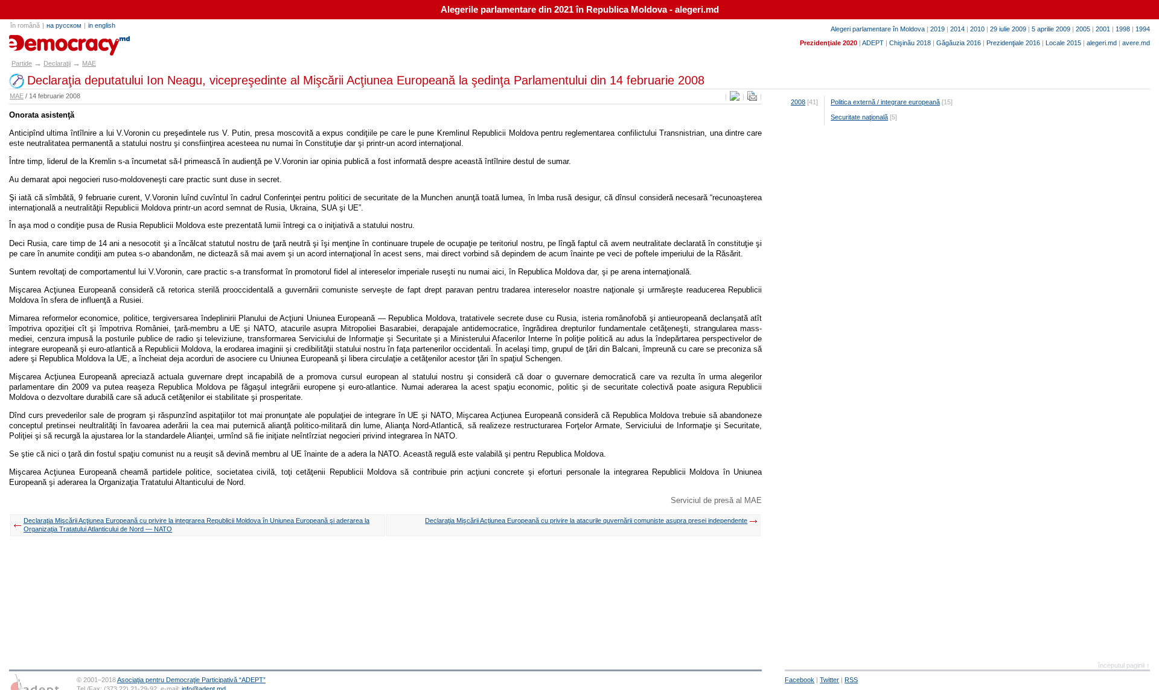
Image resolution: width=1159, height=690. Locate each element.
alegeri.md (1102, 42)
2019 (937, 29)
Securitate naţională (859, 117)
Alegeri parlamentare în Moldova (878, 29)
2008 (798, 102)
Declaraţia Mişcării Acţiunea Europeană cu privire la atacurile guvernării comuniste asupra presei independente (586, 520)
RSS (851, 679)
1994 (1142, 29)
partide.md (37, 41)
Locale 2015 (1063, 42)
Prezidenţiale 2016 (1013, 42)
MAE (89, 63)
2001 (1103, 29)
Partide (21, 63)
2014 (957, 29)
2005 (1083, 29)
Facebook (799, 679)
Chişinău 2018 (910, 42)
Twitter (829, 679)
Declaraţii (57, 63)
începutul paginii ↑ (1124, 665)
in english (101, 25)
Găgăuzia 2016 (958, 42)
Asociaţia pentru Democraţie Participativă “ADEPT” (191, 679)
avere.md (1136, 42)
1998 (1123, 29)
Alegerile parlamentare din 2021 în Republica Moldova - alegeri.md (580, 9)
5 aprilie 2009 (1051, 29)
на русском (63, 25)
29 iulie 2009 (1008, 29)
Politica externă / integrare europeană (885, 102)
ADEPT (873, 42)
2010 (977, 29)
